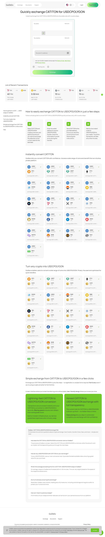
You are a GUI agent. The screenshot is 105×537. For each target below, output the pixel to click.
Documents (29, 5)
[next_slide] (102, 95)
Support (37, 5)
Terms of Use (60, 60)
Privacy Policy (41, 62)
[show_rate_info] (48, 67)
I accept (95, 530)
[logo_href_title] (9, 5)
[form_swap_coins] (43, 33)
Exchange (20, 5)
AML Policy (68, 60)
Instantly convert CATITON (11, 116)
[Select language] (67, 5)
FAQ (4, 130)
